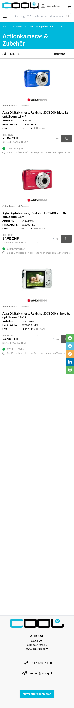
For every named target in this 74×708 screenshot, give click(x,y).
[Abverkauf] (70, 354)
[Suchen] (68, 16)
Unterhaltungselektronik (40, 26)
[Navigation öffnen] (4, 16)
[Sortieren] (58, 53)
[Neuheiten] (70, 338)
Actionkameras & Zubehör (15, 105)
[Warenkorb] (69, 6)
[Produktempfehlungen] (70, 346)
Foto (60, 26)
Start (4, 26)
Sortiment (17, 26)
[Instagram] (70, 370)
